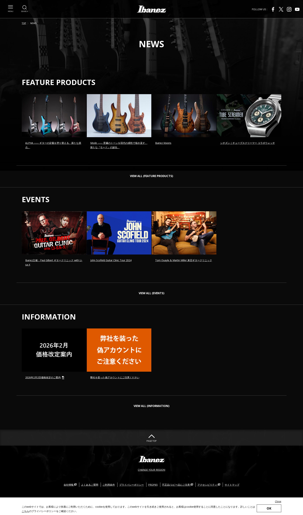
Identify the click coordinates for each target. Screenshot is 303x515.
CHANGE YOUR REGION (151, 469)
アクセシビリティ (207, 484)
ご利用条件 (109, 484)
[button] (10, 8)
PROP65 (153, 484)
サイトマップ (232, 484)
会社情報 (69, 484)
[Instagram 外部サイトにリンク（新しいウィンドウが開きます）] (289, 9)
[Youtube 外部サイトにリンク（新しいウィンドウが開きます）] (297, 9)
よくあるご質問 (89, 484)
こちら (25, 511)
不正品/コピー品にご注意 (176, 484)
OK (269, 508)
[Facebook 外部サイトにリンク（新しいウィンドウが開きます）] (273, 9)
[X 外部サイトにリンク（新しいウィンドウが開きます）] (281, 9)
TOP (24, 23)
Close (278, 501)
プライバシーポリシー (131, 484)
